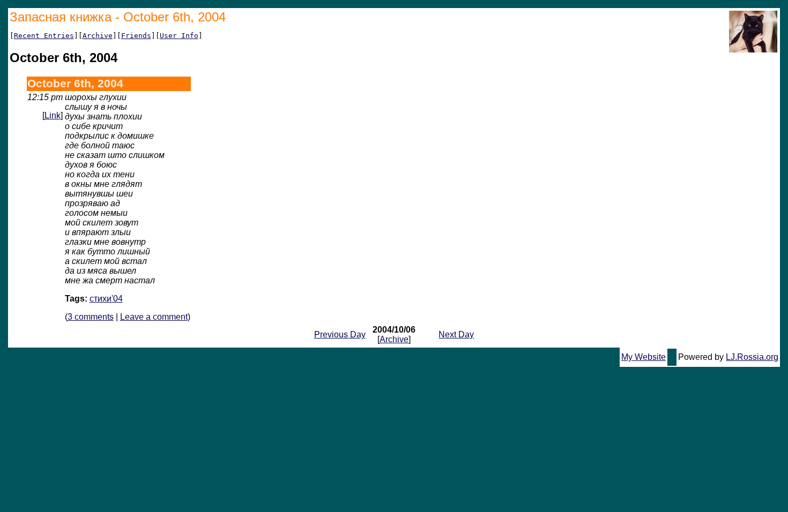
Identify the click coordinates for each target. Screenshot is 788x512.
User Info (179, 36)
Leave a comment (154, 316)
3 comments (91, 316)
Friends (136, 36)
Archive (98, 36)
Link (52, 115)
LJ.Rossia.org (752, 357)
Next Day (456, 334)
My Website (643, 357)
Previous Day (340, 334)
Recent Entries (44, 36)
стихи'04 (106, 298)
